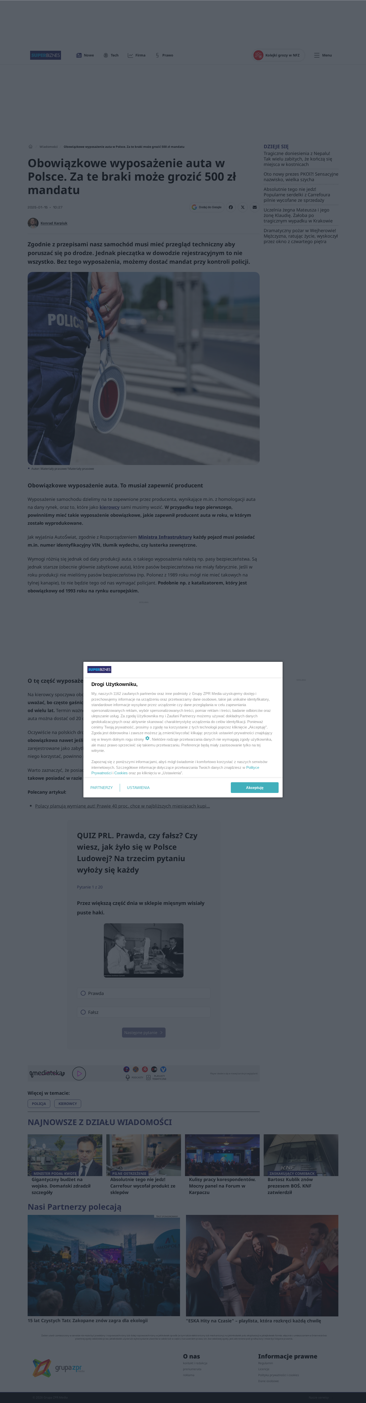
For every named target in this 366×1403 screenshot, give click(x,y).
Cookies (121, 773)
